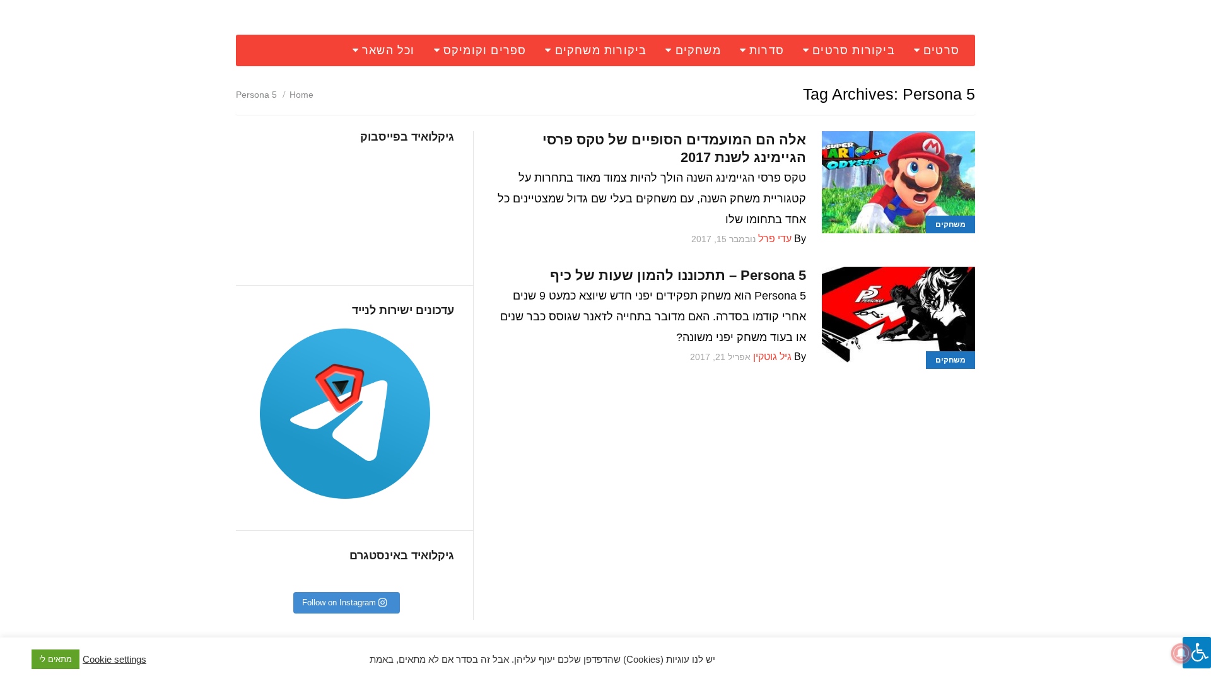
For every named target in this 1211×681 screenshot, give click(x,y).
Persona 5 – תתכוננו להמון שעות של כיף (678, 275)
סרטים (941, 50)
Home (301, 95)
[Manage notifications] (1181, 653)
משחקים (698, 50)
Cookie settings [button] (114, 660)
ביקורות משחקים (601, 50)
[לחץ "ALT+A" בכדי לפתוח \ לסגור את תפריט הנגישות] (1197, 652)
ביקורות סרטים (853, 50)
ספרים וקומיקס (485, 50)
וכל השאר (388, 50)
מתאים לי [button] (55, 659)
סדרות (766, 50)
